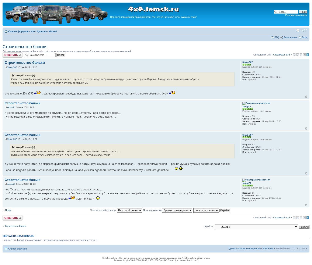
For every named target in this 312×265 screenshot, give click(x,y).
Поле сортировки (152, 210)
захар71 (11, 107)
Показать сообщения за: (103, 210)
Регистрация (290, 37)
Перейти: (208, 226)
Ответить (8, 53)
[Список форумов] (57, 23)
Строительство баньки (24, 46)
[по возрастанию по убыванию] (212, 210)
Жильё (53, 31)
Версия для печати (297, 30)
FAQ (276, 37)
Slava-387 (12, 67)
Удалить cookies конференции (244, 248)
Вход (304, 37)
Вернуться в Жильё (15, 226)
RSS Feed (268, 248)
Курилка (42, 31)
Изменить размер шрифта (304, 30)
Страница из (281, 54)
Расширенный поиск (296, 15)
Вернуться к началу (306, 97)
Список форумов (18, 31)
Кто (33, 31)
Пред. (8, 210)
